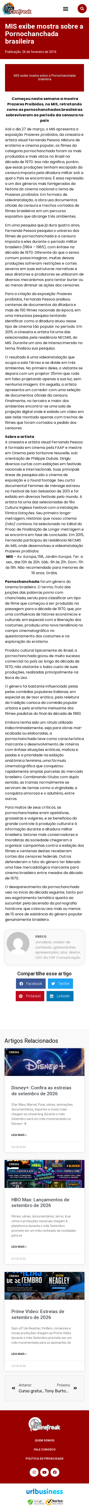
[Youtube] (44, 1472)
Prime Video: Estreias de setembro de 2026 (37, 1314)
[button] (65, 9)
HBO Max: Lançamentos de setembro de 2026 (40, 1202)
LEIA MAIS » (19, 1135)
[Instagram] (34, 1472)
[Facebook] (54, 1472)
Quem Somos (44, 1440)
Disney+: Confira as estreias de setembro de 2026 (41, 1090)
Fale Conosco (44, 1449)
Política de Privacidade (44, 1458)
